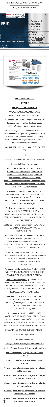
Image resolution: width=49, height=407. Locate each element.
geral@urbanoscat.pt (24, 339)
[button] (3, 15)
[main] (24, 32)
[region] (24, 6)
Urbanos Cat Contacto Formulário (25, 164)
